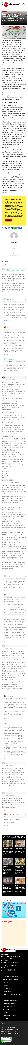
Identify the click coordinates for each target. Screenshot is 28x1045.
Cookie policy (7, 991)
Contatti (5, 985)
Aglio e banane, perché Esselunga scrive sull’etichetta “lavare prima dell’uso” (20, 870)
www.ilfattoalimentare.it (12, 963)
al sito (12, 87)
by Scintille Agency (5, 1042)
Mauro (10, 578)
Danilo (10, 301)
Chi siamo (6, 982)
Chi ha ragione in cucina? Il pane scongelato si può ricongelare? (20, 851)
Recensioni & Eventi (9, 1016)
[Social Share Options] (3, 944)
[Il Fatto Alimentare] (11, 4)
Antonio (10, 817)
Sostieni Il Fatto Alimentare (12, 994)
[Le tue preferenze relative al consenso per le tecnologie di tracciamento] (2, 2)
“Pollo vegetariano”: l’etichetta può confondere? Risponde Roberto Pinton (8, 889)
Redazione (5, 23)
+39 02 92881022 (9, 958)
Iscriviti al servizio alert (10, 976)
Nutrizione (6, 1010)
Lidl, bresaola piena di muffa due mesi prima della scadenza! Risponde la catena (7, 870)
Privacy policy (7, 988)
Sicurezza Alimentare (10, 1001)
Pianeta (5, 1013)
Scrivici (6, 961)
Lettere (5, 1018)
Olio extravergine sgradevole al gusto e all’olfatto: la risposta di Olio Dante (8, 851)
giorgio (7, 763)
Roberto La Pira (11, 814)
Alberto (10, 698)
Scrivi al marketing (10, 968)
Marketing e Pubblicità (10, 979)
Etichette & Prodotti (9, 1004)
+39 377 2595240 (9, 970)
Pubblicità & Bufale (9, 1007)
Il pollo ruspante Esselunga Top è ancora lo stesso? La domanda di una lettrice (20, 888)
